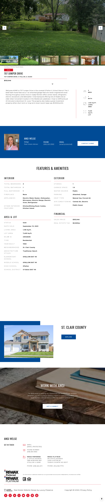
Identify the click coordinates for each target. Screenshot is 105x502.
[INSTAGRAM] (10, 495)
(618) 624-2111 (38, 466)
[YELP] (28, 495)
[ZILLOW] (36, 495)
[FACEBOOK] (5, 495)
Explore (68, 337)
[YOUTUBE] (23, 495)
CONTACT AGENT (87, 143)
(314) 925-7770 (59, 466)
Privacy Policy (86, 490)
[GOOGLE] (32, 495)
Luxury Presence (46, 490)
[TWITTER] (19, 495)
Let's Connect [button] (52, 406)
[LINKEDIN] (14, 495)
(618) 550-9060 (48, 144)
